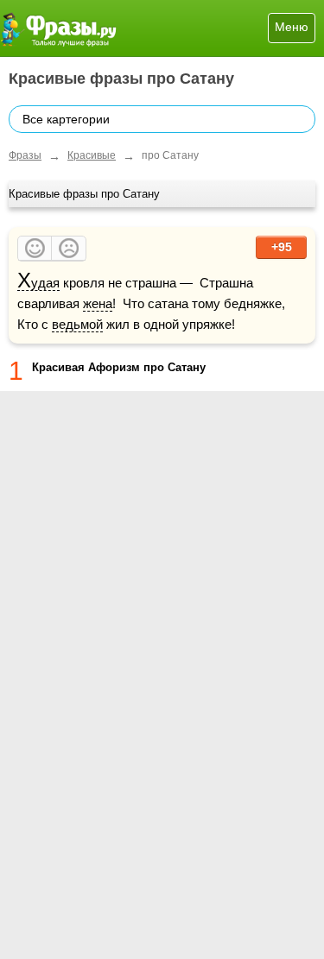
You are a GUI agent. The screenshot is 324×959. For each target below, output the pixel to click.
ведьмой (77, 324)
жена (97, 303)
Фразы (25, 155)
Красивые (91, 155)
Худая (38, 283)
